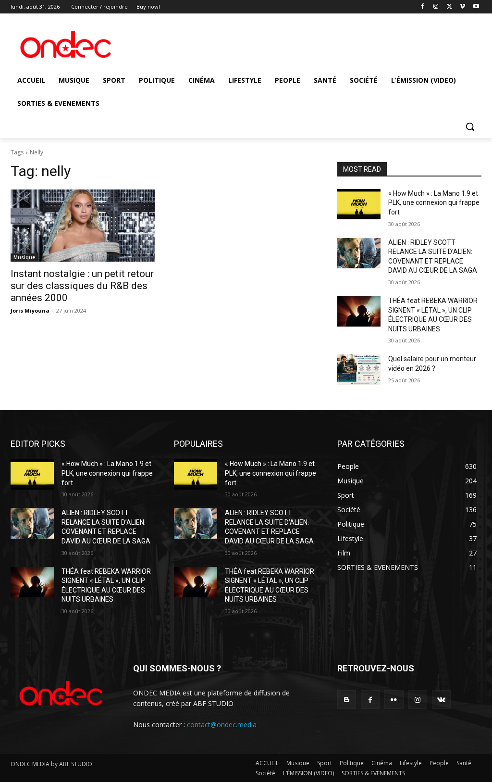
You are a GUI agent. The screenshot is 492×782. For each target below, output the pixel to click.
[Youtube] (475, 7)
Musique (24, 257)
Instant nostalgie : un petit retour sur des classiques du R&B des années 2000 (82, 285)
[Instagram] (436, 7)
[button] (469, 126)
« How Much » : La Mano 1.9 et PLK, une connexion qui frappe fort (434, 202)
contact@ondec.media (222, 724)
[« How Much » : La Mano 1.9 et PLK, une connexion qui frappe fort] (359, 204)
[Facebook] (422, 7)
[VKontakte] (441, 699)
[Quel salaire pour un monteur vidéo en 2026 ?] (359, 369)
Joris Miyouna (30, 310)
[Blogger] (346, 699)
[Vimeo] (462, 7)
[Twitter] (449, 7)
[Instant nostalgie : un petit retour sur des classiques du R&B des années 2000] (83, 225)
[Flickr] (393, 699)
